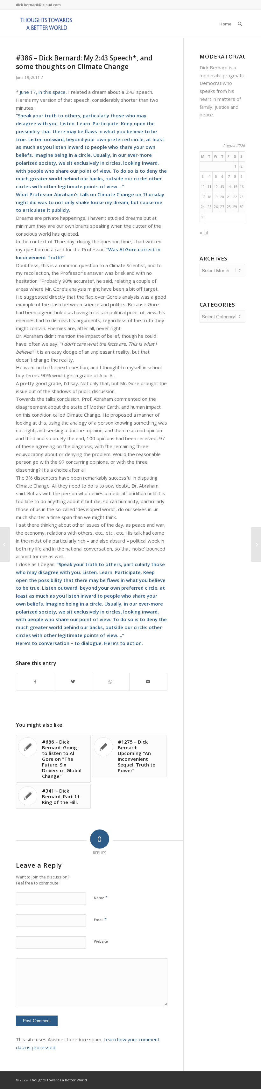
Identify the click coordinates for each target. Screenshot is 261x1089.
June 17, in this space (43, 92)
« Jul (204, 232)
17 (203, 196)
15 (235, 186)
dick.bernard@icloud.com (38, 4)
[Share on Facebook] (35, 681)
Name (101, 897)
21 (229, 196)
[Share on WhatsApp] (110, 681)
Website (101, 941)
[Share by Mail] (148, 681)
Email (100, 919)
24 (203, 206)
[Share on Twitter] (72, 681)
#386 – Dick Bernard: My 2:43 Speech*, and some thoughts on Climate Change (84, 62)
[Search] (240, 24)
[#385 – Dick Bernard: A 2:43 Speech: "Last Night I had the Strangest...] (5, 544)
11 (209, 186)
